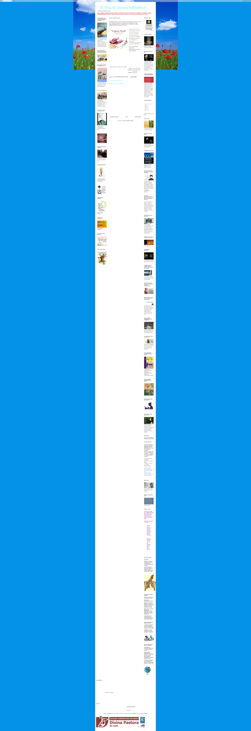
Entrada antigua (138, 116)
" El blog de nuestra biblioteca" (122, 7)
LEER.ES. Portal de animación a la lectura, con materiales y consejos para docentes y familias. (148, 563)
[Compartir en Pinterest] (136, 77)
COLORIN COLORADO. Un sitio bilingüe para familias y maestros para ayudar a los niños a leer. (149, 626)
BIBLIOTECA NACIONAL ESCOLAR (148, 601)
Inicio (127, 116)
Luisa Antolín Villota (136, 68)
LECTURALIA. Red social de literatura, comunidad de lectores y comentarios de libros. (148, 617)
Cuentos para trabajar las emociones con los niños (149, 438)
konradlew (134, 713)
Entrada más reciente (114, 116)
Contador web (128, 710)
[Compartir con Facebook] (135, 77)
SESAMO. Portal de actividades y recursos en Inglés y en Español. (148, 630)
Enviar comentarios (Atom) (128, 120)
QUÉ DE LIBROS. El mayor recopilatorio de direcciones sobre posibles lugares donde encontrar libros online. (148, 569)
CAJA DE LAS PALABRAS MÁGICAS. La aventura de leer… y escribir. (148, 649)
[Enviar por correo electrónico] (131, 77)
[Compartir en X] (133, 77)
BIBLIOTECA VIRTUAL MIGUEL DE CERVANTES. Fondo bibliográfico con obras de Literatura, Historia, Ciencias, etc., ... (148, 611)
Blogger (145, 713)
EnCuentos (146, 559)
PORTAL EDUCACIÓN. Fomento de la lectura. (148, 598)
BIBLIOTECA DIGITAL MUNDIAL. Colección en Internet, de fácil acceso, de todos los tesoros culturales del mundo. (149, 605)
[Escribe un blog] (132, 77)
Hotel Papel (134, 72)
